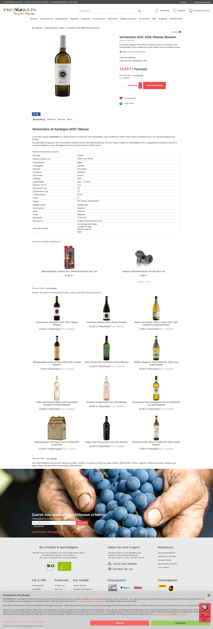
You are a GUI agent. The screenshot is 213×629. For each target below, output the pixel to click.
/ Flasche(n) (133, 69)
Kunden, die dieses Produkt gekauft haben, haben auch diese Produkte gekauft (66, 293)
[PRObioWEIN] (19, 11)
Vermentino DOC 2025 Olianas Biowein (147, 37)
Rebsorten (85, 19)
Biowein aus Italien (69, 463)
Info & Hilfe (39, 580)
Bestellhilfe (36, 589)
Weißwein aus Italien (155, 463)
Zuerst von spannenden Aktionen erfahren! (69, 515)
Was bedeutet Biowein (166, 553)
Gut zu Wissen (163, 567)
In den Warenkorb (154, 85)
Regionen (74, 19)
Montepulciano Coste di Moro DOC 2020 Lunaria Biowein (57, 363)
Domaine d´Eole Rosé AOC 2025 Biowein (106, 402)
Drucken (175, 32)
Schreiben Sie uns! (123, 569)
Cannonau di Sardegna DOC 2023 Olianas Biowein (57, 323)
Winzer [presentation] (70, 119)
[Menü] (209, 604)
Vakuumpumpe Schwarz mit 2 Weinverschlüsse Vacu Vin (69, 271)
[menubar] (106, 19)
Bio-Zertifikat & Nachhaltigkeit (58, 547)
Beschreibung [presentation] (39, 119)
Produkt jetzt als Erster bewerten (133, 52)
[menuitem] (34, 18)
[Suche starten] (139, 10)
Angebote (163, 19)
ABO (154, 19)
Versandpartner (168, 580)
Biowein (33, 19)
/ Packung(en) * (51, 448)
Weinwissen (165, 547)
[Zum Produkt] (69, 257)
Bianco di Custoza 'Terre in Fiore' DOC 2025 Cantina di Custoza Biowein (156, 323)
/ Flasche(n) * (50, 329)
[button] (36, 114)
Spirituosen (113, 19)
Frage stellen (129, 103)
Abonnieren (82, 523)
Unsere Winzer (46, 19)
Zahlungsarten (38, 586)
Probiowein (61, 580)
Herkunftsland (61, 19)
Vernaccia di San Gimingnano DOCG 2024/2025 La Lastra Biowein (156, 403)
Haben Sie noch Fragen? (124, 547)
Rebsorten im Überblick (167, 556)
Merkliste (181, 10)
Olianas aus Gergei (85, 158)
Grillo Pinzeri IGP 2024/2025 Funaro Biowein (106, 362)
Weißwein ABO (76, 465)
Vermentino (91, 463)
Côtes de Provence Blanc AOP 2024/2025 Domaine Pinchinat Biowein (57, 403)
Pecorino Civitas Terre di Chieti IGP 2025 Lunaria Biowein (156, 443)
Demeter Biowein (164, 560)
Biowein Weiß (125, 463)
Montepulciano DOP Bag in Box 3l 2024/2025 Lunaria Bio (57, 443)
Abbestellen (39, 526)
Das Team (59, 589)
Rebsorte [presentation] (61, 119)
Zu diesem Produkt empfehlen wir (46, 242)
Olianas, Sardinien (139, 463)
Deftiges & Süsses (128, 19)
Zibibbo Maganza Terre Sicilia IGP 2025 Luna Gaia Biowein (156, 363)
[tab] (39, 119)
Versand (139, 75)
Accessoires (144, 19)
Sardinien (81, 463)
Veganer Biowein (44, 465)
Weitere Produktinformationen (45, 152)
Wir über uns (60, 586)
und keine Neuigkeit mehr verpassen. (60, 532)
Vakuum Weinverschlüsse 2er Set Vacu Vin (144, 271)
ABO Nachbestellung (60, 465)
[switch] (204, 619)
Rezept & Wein (176, 19)
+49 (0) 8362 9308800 (125, 564)
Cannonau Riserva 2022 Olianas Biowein (106, 322)
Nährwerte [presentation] (51, 119)
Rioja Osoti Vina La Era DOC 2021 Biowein (106, 442)
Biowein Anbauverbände (167, 564)
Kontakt (183, 2)
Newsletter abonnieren (202, 2)
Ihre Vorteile (81, 580)
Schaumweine (99, 19)
